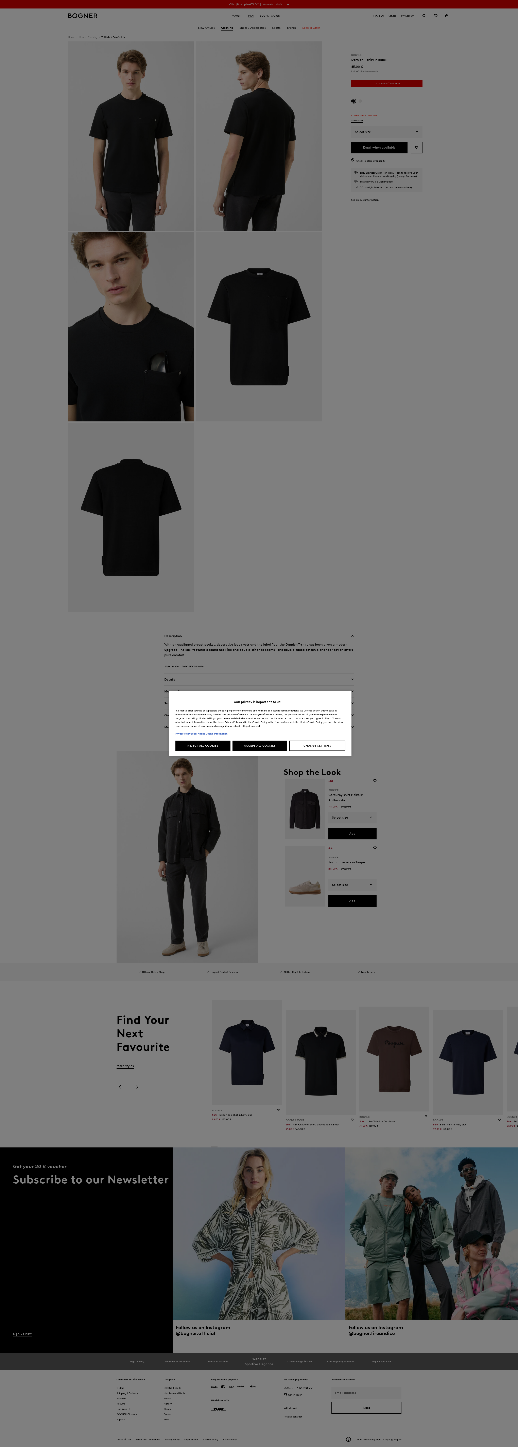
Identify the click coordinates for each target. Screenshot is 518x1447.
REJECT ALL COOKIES (203, 745)
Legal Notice (198, 733)
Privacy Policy (182, 733)
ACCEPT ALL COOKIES (260, 745)
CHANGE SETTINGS (317, 745)
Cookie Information (216, 733)
